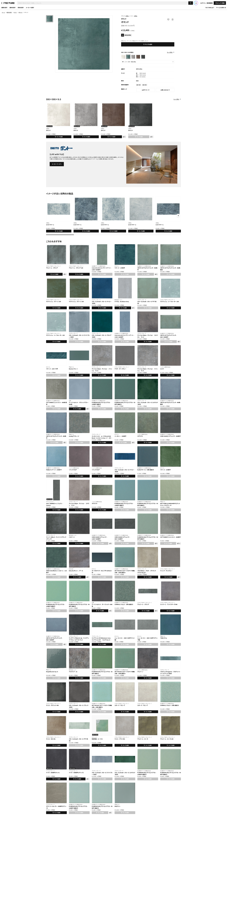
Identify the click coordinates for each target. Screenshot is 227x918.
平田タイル (71, 367)
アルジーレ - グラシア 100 (76, 268)
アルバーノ (140, 671)
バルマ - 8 (71, 537)
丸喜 (70, 400)
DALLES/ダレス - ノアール (76, 571)
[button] (124, 69)
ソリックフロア (73, 470)
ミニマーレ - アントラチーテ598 (168, 604)
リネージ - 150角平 (120, 268)
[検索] (190, 3)
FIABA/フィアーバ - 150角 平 (54, 470)
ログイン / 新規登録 (206, 3)
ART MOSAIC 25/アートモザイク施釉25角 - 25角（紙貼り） (125, 571)
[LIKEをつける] (66, 104)
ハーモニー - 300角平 (120, 436)
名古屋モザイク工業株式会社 (98, 266)
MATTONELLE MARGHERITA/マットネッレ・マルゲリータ (170, 504)
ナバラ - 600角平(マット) (53, 772)
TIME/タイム (163, 638)
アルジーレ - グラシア (52, 268)
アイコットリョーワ (50, 770)
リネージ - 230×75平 (52, 369)
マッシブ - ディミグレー (166, 571)
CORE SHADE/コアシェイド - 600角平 (170, 436)
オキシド (123, 19)
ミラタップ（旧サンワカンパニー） (53, 266)
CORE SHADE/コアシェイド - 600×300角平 (122, 538)
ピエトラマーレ (50, 225)
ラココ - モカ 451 (51, 739)
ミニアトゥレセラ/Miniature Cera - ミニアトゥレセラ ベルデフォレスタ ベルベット (102, 640)
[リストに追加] (69, 104)
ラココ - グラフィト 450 (52, 705)
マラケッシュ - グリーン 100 (53, 301)
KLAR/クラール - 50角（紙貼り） (145, 470)
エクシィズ (94, 737)
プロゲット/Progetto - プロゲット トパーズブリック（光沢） (170, 672)
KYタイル (117, 266)
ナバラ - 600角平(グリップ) (76, 772)
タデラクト (140, 436)
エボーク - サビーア (120, 705)
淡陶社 (127, 16)
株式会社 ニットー (119, 299)
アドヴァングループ (96, 299)
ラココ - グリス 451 (120, 739)
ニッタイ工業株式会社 (165, 367)
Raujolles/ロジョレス (52, 671)
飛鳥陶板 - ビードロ (97, 739)
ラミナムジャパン (50, 501)
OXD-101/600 (128, 25)
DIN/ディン (117, 806)
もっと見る (170, 52)
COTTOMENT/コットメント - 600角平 (170, 537)
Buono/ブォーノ (73, 369)
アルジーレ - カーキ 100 (166, 739)
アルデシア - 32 (73, 671)
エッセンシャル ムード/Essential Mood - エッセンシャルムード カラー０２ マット (102, 438)
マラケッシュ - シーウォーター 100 (169, 301)
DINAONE (71, 569)
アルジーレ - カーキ (142, 739)
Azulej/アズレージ (74, 436)
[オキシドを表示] (123, 57)
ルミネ (162, 369)
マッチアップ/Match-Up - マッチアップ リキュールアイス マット (79, 639)
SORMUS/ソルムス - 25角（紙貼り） (124, 604)
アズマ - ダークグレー (120, 369)
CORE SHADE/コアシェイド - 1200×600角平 (99, 538)
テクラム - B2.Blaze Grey (122, 301)
